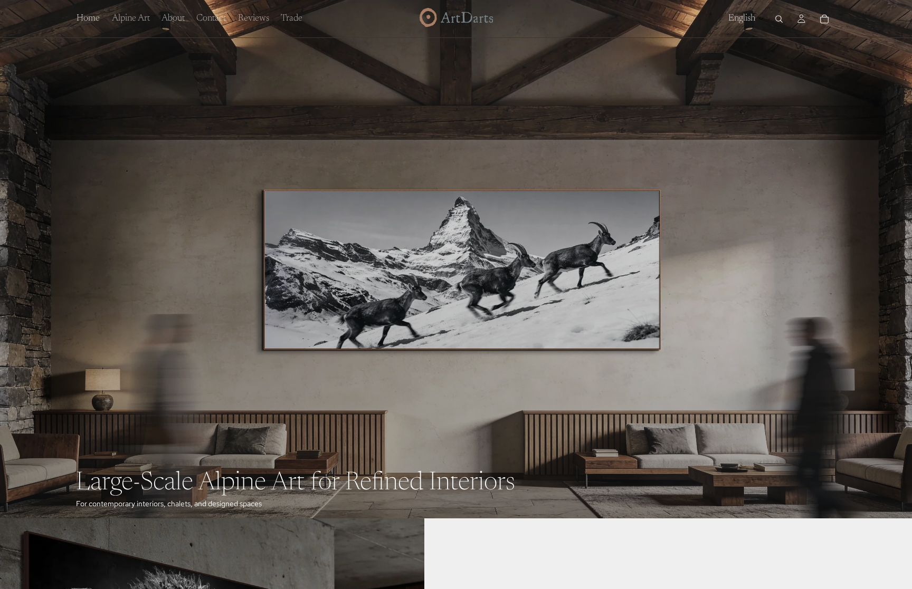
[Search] (779, 19)
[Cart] (824, 19)
